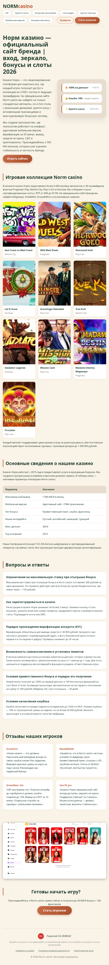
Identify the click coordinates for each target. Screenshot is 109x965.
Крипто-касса (22, 13)
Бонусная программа (45, 13)
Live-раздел (68, 13)
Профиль (65, 20)
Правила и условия (25, 950)
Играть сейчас (17, 158)
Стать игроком (87, 20)
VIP (7, 13)
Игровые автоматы (40, 20)
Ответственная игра (83, 950)
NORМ (18, 6)
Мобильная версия (15, 20)
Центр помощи (88, 13)
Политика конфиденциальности (54, 950)
